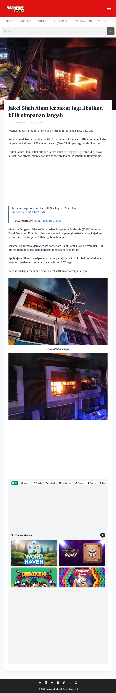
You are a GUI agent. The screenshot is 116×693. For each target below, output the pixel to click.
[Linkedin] (76, 682)
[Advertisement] (58, 184)
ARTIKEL (42, 20)
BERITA (9, 20)
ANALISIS (25, 20)
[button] (69, 9)
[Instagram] (46, 682)
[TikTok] (64, 682)
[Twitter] (52, 682)
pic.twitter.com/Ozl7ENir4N (28, 212)
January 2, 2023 (52, 220)
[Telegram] (70, 682)
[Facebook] (58, 682)
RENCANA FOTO (82, 20)
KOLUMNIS (60, 20)
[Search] (110, 31)
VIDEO (102, 20)
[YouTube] (39, 682)
